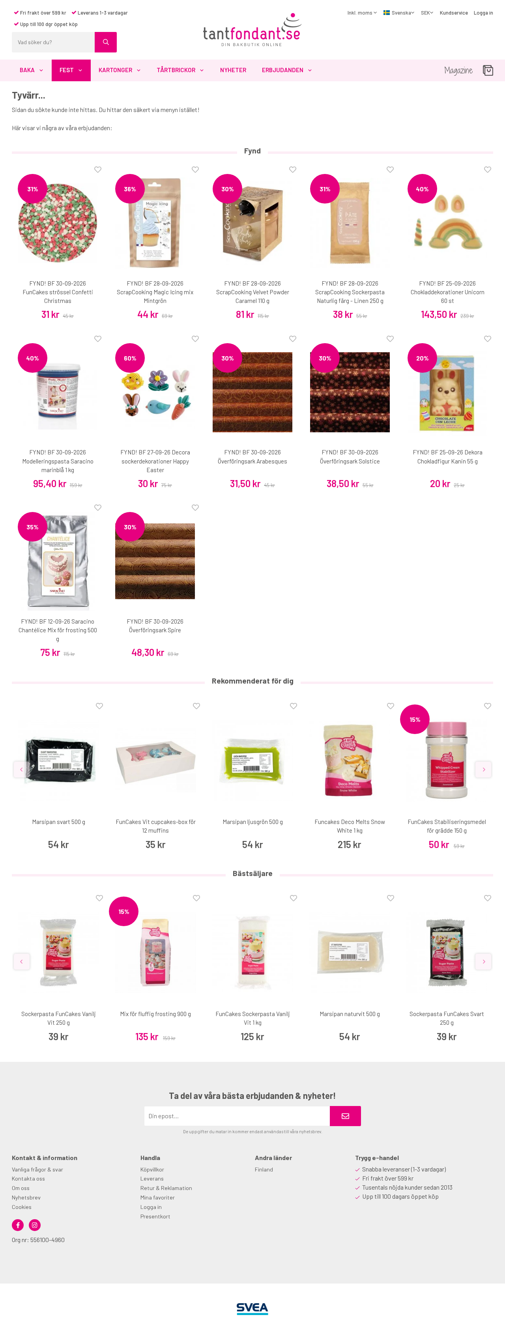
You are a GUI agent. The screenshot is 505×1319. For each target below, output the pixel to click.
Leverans (152, 1178)
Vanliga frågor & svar (37, 1169)
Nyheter (233, 69)
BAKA (27, 69)
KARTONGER (115, 69)
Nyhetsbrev (26, 1197)
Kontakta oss (28, 1178)
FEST (67, 69)
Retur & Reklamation (166, 1187)
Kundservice (454, 12)
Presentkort (155, 1216)
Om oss (21, 1187)
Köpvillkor (152, 1169)
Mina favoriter (157, 1197)
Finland (264, 1169)
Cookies (22, 1206)
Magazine (458, 70)
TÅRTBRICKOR (176, 69)
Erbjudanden (282, 69)
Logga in (483, 12)
